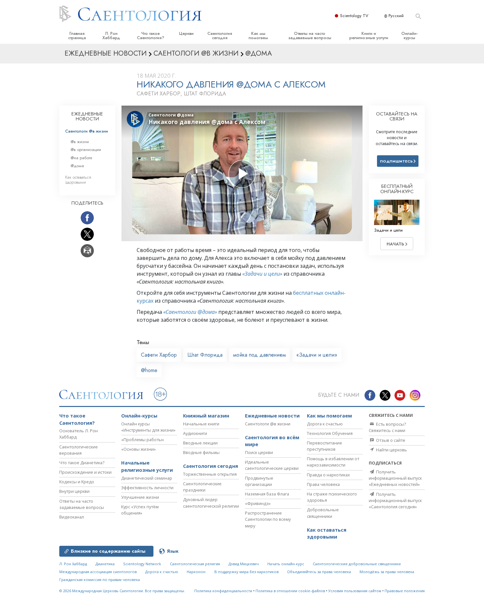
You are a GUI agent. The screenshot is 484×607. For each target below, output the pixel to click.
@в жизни (79, 142)
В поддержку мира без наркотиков (246, 571)
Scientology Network (142, 563)
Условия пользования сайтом (354, 590)
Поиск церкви (259, 452)
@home (149, 370)
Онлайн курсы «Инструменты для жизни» (148, 427)
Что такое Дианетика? (81, 463)
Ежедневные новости (272, 416)
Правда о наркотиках (328, 475)
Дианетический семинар (146, 478)
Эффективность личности (147, 488)
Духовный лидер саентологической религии (211, 502)
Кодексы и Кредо (76, 482)
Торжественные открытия (210, 474)
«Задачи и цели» (262, 273)
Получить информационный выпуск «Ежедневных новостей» (395, 478)
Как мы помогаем (258, 35)
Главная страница (77, 35)
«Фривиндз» (258, 503)
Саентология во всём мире (272, 441)
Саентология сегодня (219, 35)
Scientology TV (354, 16)
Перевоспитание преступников (324, 446)
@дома (77, 166)
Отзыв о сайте (390, 440)
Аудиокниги (195, 433)
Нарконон (196, 571)
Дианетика (105, 563)
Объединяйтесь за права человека (319, 571)
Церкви (186, 33)
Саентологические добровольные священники (357, 563)
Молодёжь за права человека (387, 571)
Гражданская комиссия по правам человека (99, 579)
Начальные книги (201, 424)
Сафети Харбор (159, 355)
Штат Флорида (205, 355)
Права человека (323, 484)
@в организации (85, 149)
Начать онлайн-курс (285, 563)
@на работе (81, 158)
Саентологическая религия (195, 563)
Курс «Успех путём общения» (140, 510)
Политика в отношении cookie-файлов (290, 590)
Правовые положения (405, 590)
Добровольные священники (323, 513)
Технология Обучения (330, 433)
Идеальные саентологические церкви (272, 465)
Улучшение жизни (140, 497)
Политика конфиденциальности (223, 590)
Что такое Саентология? (150, 35)
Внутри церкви (74, 491)
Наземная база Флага (267, 494)
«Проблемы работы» (142, 440)
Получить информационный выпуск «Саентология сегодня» (395, 500)
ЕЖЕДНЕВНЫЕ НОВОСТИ (87, 116)
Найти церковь (391, 450)
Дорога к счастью (325, 424)
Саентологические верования (78, 450)
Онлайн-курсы (409, 35)
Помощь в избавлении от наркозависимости (333, 462)
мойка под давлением (259, 355)
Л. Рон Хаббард (111, 35)
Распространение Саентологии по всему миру (268, 519)
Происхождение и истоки (85, 472)
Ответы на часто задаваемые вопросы (309, 35)
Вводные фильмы (201, 452)
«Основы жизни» (138, 449)
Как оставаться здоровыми (78, 179)
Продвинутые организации (259, 481)
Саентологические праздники (202, 487)
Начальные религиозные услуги (147, 466)
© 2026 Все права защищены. (122, 590)
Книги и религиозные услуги (368, 35)
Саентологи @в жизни (86, 131)
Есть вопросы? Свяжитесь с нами (387, 427)
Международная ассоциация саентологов (98, 571)
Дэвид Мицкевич (244, 563)
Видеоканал (71, 517)
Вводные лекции (200, 443)
